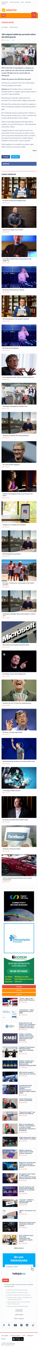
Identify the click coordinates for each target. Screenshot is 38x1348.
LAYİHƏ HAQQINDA (14, 2)
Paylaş (6, 157)
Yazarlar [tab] (19, 994)
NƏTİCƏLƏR (19, 1315)
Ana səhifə (4, 27)
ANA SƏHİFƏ (5, 2)
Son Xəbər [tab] (19, 986)
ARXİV (22, 2)
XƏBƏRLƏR (28, 2)
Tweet (16, 157)
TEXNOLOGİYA (14, 27)
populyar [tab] (19, 990)
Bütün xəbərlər (19, 1248)
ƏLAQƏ (3, 3)
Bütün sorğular (19, 1318)
